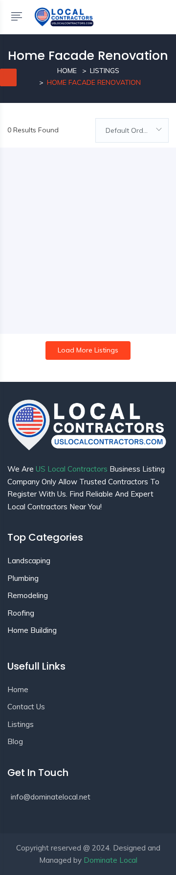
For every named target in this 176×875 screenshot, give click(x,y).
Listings (104, 70)
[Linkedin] (31, 821)
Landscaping (28, 560)
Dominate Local (110, 860)
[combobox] (132, 130)
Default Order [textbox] (128, 130)
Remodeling (27, 595)
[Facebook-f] (12, 821)
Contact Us (26, 706)
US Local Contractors (72, 469)
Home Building (32, 630)
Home (67, 70)
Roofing (20, 613)
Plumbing (23, 578)
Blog (15, 741)
